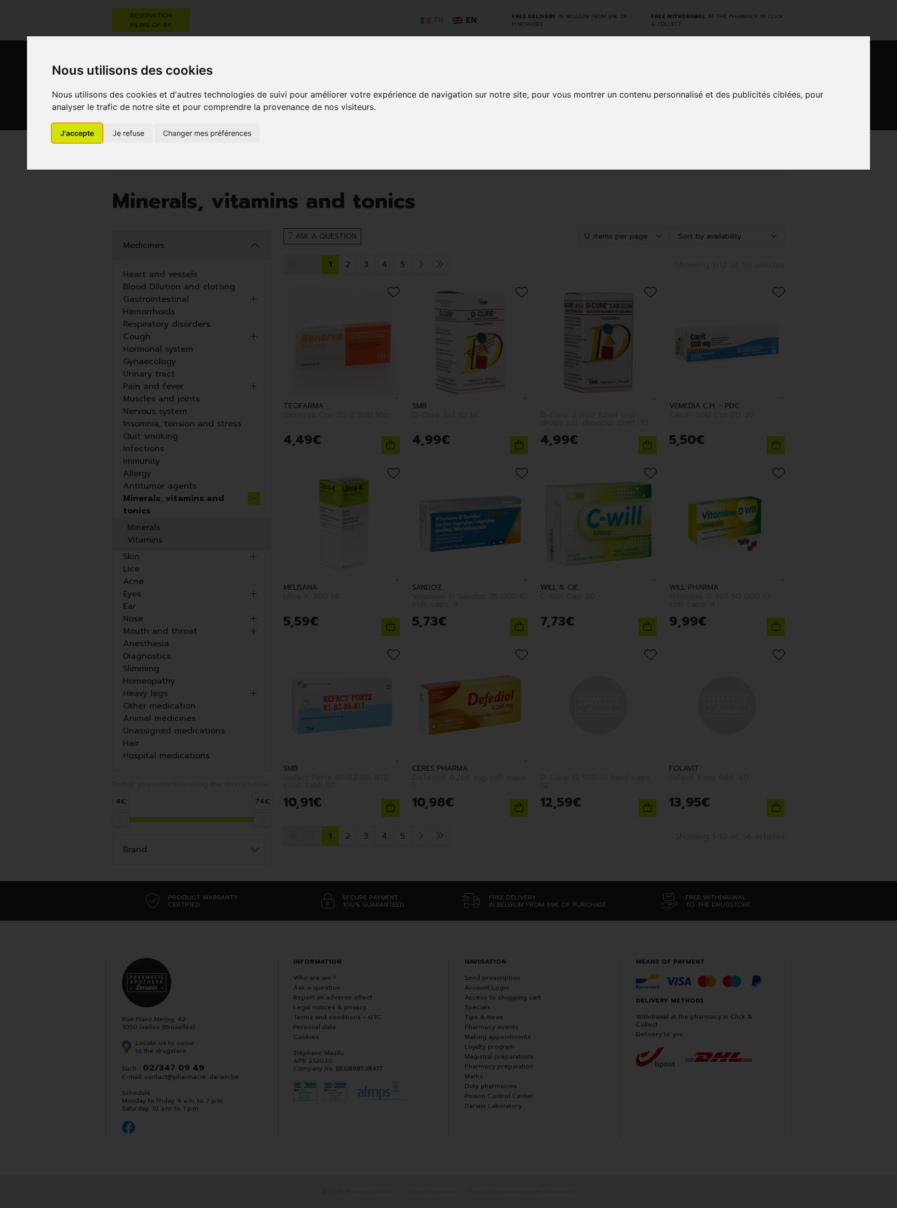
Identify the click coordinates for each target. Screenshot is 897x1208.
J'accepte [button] (77, 133)
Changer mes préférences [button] (207, 133)
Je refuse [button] (128, 133)
